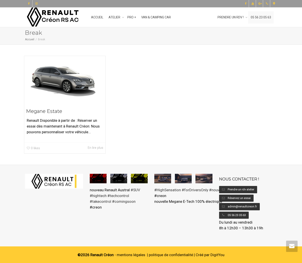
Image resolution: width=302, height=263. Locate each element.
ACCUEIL (97, 17)
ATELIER (115, 17)
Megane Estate (44, 111)
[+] (65, 79)
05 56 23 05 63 (261, 17)
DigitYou (217, 255)
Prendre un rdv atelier (240, 189)
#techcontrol (118, 195)
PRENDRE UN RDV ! (231, 17)
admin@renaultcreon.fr (242, 206)
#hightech (98, 195)
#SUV (135, 190)
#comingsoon (124, 201)
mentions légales (131, 255)
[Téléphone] (267, 3)
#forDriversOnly (195, 190)
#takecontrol (100, 201)
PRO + (131, 17)
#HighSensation (167, 190)
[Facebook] (28, 3)
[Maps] (274, 3)
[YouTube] (253, 3)
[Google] (260, 3)
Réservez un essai (239, 198)
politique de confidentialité (171, 255)
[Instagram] (36, 3)
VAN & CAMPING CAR (156, 17)
